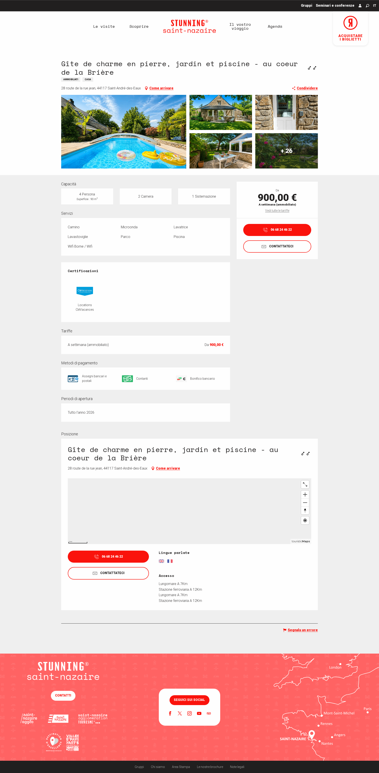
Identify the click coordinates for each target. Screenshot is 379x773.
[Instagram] (189, 714)
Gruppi (139, 767)
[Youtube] (199, 714)
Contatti (63, 695)
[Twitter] (180, 714)
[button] (367, 5)
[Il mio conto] (360, 5)
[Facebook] (170, 714)
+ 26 (287, 150)
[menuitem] (104, 26)
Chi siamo (158, 767)
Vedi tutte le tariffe (277, 210)
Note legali (237, 767)
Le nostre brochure (210, 767)
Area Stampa (181, 767)
